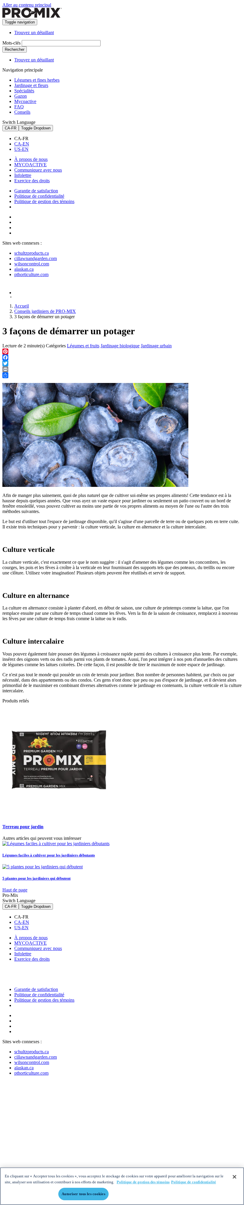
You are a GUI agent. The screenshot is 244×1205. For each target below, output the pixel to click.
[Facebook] (122, 357)
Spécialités (24, 90)
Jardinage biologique (120, 345)
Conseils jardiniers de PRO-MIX (45, 311)
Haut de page (14, 889)
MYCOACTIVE (30, 164)
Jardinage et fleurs (31, 85)
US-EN (21, 149)
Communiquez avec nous (38, 169)
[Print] (122, 369)
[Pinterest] (122, 351)
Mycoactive (25, 101)
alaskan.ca (24, 269)
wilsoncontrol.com (31, 263)
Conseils (22, 112)
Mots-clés (11, 42)
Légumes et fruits (83, 345)
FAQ (19, 106)
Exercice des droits (32, 180)
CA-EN (21, 143)
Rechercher (14, 49)
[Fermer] (234, 1176)
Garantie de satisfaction (36, 190)
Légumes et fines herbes (37, 80)
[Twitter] (122, 363)
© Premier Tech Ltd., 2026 (30, 297)
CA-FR (10, 128)
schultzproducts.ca (31, 253)
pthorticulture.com (31, 274)
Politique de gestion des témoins (44, 201)
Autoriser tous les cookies (83, 1194)
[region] (122, 1186)
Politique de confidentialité (39, 196)
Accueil (21, 305)
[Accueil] (32, 16)
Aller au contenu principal (26, 4)
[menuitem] (128, 138)
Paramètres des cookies (43, 207)
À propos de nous (31, 159)
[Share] (122, 375)
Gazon (20, 96)
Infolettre (22, 175)
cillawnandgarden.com (35, 258)
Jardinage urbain (156, 345)
